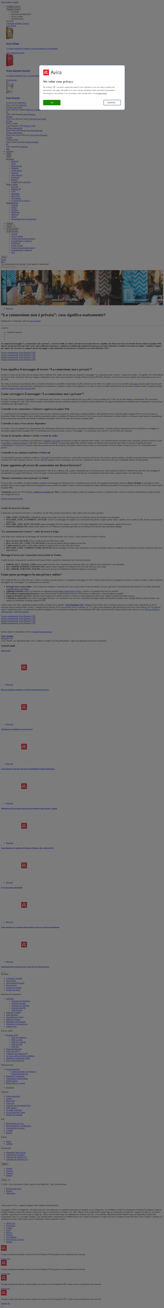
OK (52, 103)
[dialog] (82, 87)
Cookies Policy (101, 93)
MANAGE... (112, 103)
